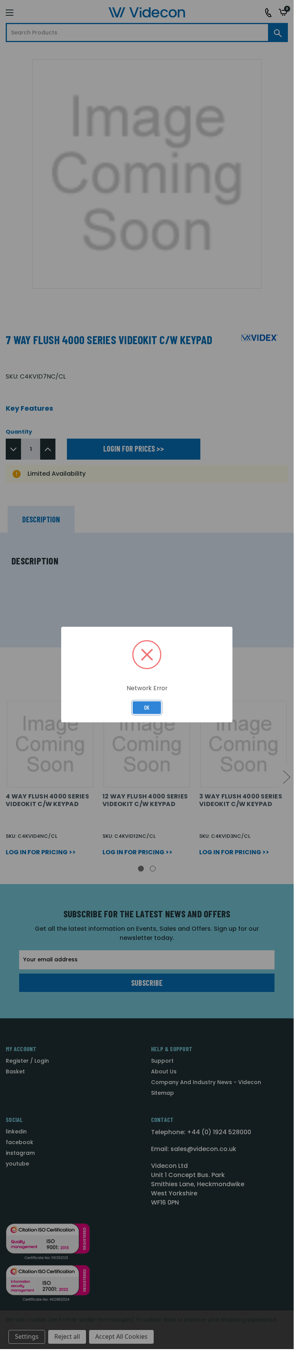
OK (146, 707)
